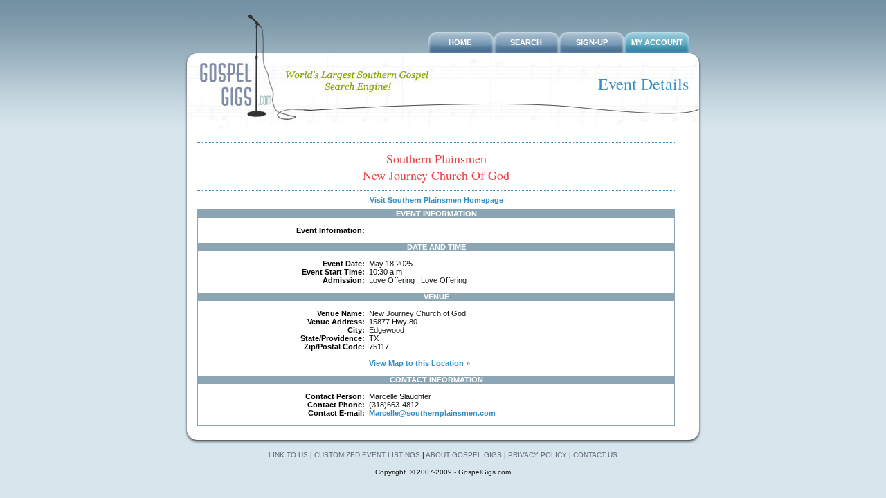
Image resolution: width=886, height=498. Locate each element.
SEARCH (526, 42)
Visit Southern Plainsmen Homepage (436, 200)
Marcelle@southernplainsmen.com (432, 413)
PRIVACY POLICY (537, 455)
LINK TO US (288, 455)
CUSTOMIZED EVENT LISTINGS (367, 455)
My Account (657, 42)
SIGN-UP (592, 42)
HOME (460, 42)
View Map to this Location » (418, 363)
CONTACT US (595, 455)
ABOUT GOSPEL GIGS (465, 455)
